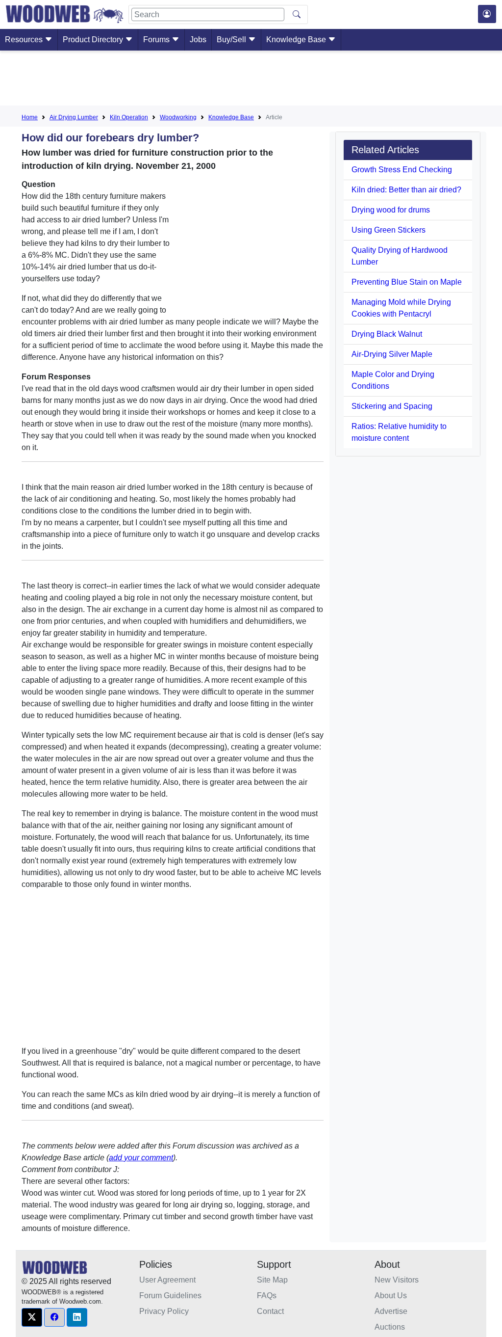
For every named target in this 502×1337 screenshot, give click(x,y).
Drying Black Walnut (386, 334)
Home (30, 117)
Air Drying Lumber (74, 117)
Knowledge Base (297, 39)
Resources (25, 39)
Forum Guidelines (170, 1295)
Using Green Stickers (388, 230)
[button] (32, 1317)
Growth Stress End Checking (401, 169)
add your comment (141, 1157)
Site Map (272, 1280)
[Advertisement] (251, 80)
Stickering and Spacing (391, 406)
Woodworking (178, 117)
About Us (391, 1295)
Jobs (198, 39)
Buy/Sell (232, 39)
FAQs (266, 1295)
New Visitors (397, 1280)
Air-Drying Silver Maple (391, 354)
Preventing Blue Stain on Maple (406, 282)
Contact (270, 1311)
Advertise (391, 1311)
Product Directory (94, 39)
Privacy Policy (164, 1311)
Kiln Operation (129, 117)
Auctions (390, 1327)
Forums (157, 39)
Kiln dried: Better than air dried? (406, 190)
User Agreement (167, 1280)
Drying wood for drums (390, 210)
